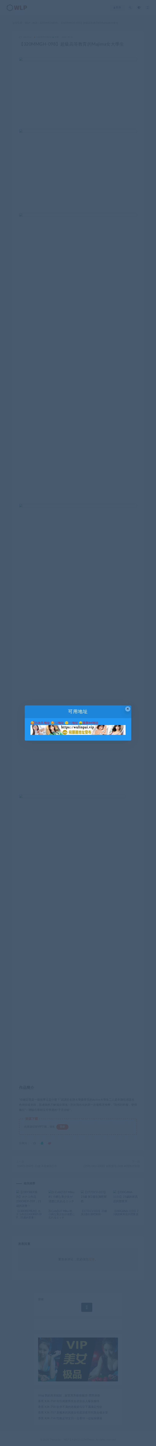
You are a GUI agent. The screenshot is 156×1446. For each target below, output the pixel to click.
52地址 (59, 722)
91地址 (73, 722)
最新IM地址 (90, 722)
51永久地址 (42, 722)
